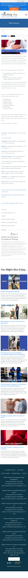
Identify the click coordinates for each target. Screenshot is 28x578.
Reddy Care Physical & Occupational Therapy (10, 29)
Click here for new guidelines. (7, 5)
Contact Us (24, 473)
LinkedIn (16, 203)
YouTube (21, 203)
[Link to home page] (12, 15)
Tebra (20, 566)
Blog (22, 29)
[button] (14, 9)
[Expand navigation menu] (26, 14)
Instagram (11, 203)
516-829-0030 (22, 5)
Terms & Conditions (5, 473)
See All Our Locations (14, 559)
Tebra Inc (14, 470)
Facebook (6, 203)
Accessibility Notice (16, 473)
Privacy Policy (20, 470)
